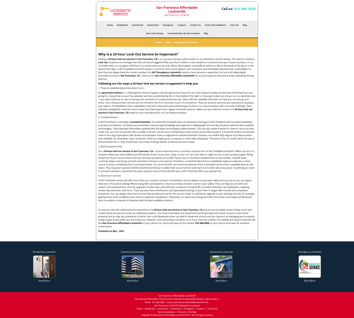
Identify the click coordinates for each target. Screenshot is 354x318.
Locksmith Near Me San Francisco (184, 33)
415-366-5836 (245, 8)
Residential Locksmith (44, 251)
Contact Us (195, 25)
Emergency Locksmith (309, 251)
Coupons (182, 25)
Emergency (168, 25)
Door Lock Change (154, 33)
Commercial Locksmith (133, 251)
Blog (245, 25)
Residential (122, 25)
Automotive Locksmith (221, 251)
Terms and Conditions (215, 25)
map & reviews (211, 299)
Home (110, 25)
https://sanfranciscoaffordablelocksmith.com (188, 302)
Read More (44, 280)
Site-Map (192, 312)
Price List (234, 25)
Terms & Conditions (166, 312)
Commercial (137, 25)
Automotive (153, 25)
